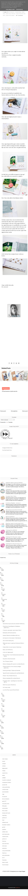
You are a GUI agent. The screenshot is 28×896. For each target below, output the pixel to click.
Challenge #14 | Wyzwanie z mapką (13, 537)
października (4, 599)
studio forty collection (11, 13)
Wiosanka (4, 805)
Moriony (4, 841)
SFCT (3, 857)
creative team (5, 789)
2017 (2, 742)
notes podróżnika (6, 787)
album (3, 775)
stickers (4, 766)
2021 (2, 721)
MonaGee (4, 860)
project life (4, 784)
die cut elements (5, 798)
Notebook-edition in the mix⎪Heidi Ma (14, 482)
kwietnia (3, 699)
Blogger (23, 871)
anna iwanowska (5, 834)
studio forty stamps (10, 15)
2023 (2, 579)
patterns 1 (4, 838)
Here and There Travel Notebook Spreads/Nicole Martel (14, 655)
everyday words (5, 803)
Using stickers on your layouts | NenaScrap (12, 647)
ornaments (14, 176)
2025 (2, 568)
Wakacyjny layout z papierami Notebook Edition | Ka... (14, 644)
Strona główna (14, 411)
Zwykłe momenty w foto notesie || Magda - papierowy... (12, 667)
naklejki (4, 777)
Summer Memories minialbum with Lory (12, 635)
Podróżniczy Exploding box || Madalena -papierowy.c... (12, 627)
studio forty (4, 773)
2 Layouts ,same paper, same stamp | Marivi (12, 630)
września (3, 604)
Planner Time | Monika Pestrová (10, 675)
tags (3, 794)
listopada (4, 594)
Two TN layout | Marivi (8, 661)
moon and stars (5, 843)
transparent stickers (6, 782)
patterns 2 (4, 817)
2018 (2, 737)
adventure (4, 848)
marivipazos (12, 12)
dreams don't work (6, 813)
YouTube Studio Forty (7, 450)
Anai (3, 820)
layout (3, 761)
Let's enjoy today (7, 687)
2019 (2, 731)
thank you (4, 853)
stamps (3, 770)
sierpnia (3, 609)
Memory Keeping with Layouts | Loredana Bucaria (14, 664)
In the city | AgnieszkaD (8, 652)
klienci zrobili (5, 862)
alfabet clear (5, 831)
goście (3, 827)
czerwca (3, 620)
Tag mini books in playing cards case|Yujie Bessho (14, 673)
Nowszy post (3, 411)
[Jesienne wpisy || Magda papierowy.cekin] (4, 376)
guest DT (4, 801)
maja (3, 694)
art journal (4, 796)
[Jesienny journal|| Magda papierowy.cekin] (14, 376)
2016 (2, 747)
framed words (5, 836)
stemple (4, 763)
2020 (2, 726)
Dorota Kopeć (5, 864)
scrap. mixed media (6, 850)
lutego (3, 710)
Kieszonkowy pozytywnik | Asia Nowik (14, 509)
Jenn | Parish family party (9, 640)
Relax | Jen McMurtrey (8, 649)
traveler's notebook (6, 780)
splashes (4, 829)
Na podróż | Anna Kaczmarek (9, 658)
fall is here (4, 845)
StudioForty (17, 887)
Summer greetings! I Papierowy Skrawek (12, 670)
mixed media (5, 808)
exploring (4, 815)
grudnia (3, 589)
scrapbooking (18, 12)
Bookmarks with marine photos (10, 632)
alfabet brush (5, 822)
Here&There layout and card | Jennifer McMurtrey (14, 623)
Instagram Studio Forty (7, 447)
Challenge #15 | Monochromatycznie (14, 543)
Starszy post (25, 411)
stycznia (3, 715)
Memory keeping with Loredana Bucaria (12, 678)
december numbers (6, 824)
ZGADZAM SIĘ (19, 9)
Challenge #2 (8, 489)
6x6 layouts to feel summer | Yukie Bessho (12, 638)
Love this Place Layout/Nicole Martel (11, 689)
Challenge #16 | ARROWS (11, 530)
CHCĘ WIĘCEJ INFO (10, 9)
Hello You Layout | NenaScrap (10, 684)
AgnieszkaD (4, 768)
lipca (3, 615)
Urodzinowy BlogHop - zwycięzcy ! (13, 503)
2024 (2, 574)
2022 (2, 584)
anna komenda (5, 791)
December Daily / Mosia (11, 496)
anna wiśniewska (5, 855)
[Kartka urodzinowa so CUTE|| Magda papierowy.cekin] (23, 376)
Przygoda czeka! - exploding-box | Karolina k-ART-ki (13, 681)
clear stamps (5, 758)
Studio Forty (3, 557)
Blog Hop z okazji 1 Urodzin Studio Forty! (15, 523)
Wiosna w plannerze (10, 516)
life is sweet (4, 810)
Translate (10, 422)
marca (3, 705)
